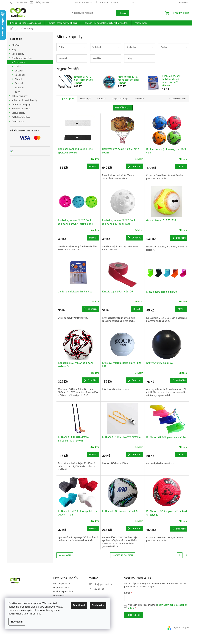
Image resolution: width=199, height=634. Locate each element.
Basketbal (20, 75)
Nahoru (66, 555)
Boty (14, 49)
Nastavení (16, 621)
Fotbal (18, 66)
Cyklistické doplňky (21, 117)
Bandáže (19, 87)
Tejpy (17, 92)
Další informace (32, 613)
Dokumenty (58, 595)
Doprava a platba (108, 2)
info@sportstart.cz (102, 584)
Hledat (123, 13)
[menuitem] (26, 22)
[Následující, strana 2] (179, 555)
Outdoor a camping (21, 104)
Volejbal (18, 70)
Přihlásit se (134, 615)
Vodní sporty (18, 54)
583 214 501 (99, 589)
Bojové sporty (18, 113)
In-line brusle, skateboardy (24, 100)
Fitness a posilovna (21, 108)
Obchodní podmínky (63, 591)
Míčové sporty (18, 62)
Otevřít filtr (122, 107)
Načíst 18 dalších (123, 555)
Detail (92, 166)
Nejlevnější (85, 98)
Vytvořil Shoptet (181, 627)
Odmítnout (79, 605)
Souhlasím (98, 605)
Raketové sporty (20, 96)
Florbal (18, 79)
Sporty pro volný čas (21, 58)
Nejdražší (101, 98)
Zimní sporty (18, 121)
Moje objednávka (84, 2)
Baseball (19, 83)
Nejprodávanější (120, 98)
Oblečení (16, 45)
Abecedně (139, 98)
